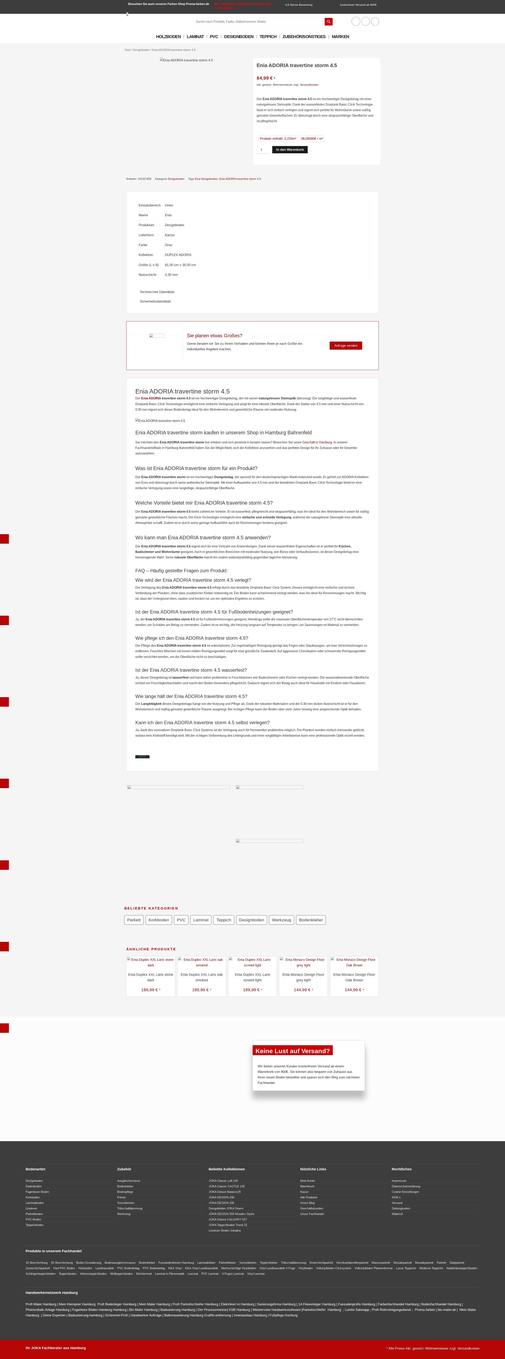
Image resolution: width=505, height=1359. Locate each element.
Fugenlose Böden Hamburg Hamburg (99, 1310)
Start (127, 50)
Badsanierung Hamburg (178, 1310)
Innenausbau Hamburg (250, 1315)
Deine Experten (54, 1315)
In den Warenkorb (290, 150)
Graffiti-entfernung (217, 1315)
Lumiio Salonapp (357, 1310)
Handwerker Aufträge (146, 1315)
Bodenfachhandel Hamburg (441, 1304)
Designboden (238, 36)
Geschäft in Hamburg (317, 442)
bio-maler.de (446, 1310)
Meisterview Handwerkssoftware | (277, 1310)
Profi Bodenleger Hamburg (116, 1304)
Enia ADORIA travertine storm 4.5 (240, 178)
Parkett (134, 920)
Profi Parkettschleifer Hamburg (195, 1304)
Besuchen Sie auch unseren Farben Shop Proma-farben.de (168, 4)
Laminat (195, 36)
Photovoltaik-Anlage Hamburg (48, 1310)
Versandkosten (309, 84)
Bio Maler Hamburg (144, 1310)
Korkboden (159, 920)
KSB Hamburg (240, 1310)
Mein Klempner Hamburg (77, 1304)
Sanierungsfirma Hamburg (276, 1304)
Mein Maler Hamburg (154, 1304)
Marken (340, 36)
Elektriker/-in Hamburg (238, 1304)
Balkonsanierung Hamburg (183, 1315)
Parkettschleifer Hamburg (321, 1310)
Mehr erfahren (143, 757)
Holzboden (168, 36)
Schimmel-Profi (116, 1315)
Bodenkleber (311, 920)
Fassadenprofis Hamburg (357, 1304)
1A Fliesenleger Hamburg (317, 1304)
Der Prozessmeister (212, 1310)
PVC (214, 36)
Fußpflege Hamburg (283, 1315)
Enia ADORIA (151, 398)
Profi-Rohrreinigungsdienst (391, 1310)
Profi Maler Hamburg (41, 1304)
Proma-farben (425, 1310)
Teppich (268, 36)
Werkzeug (281, 920)
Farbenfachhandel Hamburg (399, 1304)
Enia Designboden (206, 178)
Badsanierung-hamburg (85, 1315)
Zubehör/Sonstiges (304, 36)
